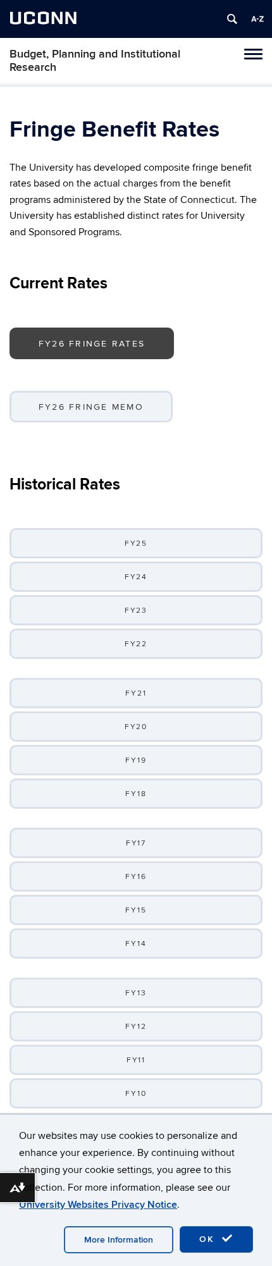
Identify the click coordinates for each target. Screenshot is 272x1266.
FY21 (136, 693)
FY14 (136, 944)
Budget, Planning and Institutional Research (94, 60)
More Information (118, 1239)
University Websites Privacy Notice (98, 1204)
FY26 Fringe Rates (92, 343)
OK (208, 1239)
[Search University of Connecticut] (232, 19)
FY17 (136, 843)
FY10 (136, 1093)
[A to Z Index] (257, 19)
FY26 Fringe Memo (91, 407)
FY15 (136, 910)
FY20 (136, 727)
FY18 (136, 794)
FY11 (136, 1060)
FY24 (136, 577)
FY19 (136, 760)
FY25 (136, 543)
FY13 (136, 993)
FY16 (136, 877)
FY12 (136, 1026)
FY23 (136, 610)
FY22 (136, 644)
